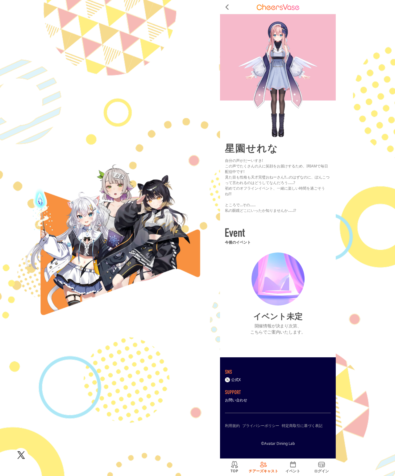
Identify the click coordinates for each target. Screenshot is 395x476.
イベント (292, 471)
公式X (236, 379)
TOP (234, 471)
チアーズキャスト (263, 471)
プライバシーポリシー (260, 425)
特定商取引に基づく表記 (302, 425)
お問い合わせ (236, 400)
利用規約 (232, 425)
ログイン (321, 471)
